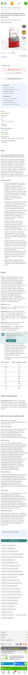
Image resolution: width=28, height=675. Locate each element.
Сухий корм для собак (16, 7)
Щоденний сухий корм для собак (8, 614)
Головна (2, 7)
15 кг (13, 53)
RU (19, 3)
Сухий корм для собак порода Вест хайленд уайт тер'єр (12, 583)
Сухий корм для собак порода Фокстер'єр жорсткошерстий (12, 554)
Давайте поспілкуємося (20, 664)
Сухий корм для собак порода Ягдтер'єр (9, 545)
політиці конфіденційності (14, 336)
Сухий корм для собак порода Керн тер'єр (9, 577)
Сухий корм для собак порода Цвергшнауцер (10, 551)
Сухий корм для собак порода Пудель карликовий (11, 565)
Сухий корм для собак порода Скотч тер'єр (9, 562)
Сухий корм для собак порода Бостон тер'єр (10, 600)
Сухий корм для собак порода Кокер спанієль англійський (12, 571)
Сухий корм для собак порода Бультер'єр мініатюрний (11, 594)
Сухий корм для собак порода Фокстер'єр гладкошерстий (12, 557)
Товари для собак (7, 7)
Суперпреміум (5, 134)
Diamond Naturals (6, 113)
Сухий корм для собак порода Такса (8, 559)
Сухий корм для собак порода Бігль (8, 606)
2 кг (5, 53)
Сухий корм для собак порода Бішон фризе (9, 603)
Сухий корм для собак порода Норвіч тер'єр (10, 568)
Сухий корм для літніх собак (21, 614)
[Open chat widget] (25, 663)
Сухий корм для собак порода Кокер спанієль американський (13, 574)
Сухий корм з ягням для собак (7, 612)
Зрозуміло (11, 340)
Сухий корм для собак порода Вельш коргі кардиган (11, 591)
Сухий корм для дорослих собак (7, 617)
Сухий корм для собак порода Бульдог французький (11, 597)
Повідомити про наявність (14, 78)
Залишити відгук (14, 540)
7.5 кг (9, 53)
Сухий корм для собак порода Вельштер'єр (9, 586)
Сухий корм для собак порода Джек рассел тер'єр (11, 580)
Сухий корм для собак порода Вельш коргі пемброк (11, 588)
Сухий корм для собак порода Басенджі (9, 609)
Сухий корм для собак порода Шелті (8, 548)
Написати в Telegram (8, 663)
